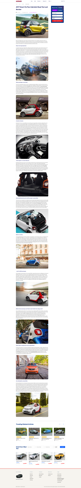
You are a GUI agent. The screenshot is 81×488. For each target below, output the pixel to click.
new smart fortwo (20, 236)
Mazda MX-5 (19, 351)
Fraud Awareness (59, 480)
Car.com (49, 475)
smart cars (32, 91)
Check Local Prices (57, 20)
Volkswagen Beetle (34, 351)
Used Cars (60, 10)
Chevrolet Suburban (44, 86)
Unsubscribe (59, 482)
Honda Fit (28, 86)
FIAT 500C (39, 203)
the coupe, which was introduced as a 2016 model (33, 53)
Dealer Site (40, 475)
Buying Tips (31, 478)
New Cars (54, 10)
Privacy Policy (59, 475)
